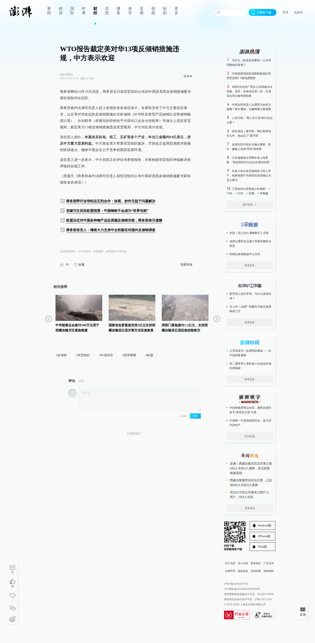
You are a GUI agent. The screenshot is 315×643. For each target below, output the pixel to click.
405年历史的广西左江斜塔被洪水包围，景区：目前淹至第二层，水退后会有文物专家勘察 (249, 91)
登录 (285, 12)
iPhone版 (264, 536)
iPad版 (262, 546)
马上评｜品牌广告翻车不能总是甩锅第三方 (250, 309)
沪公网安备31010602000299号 (242, 589)
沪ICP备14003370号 (236, 583)
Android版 (265, 525)
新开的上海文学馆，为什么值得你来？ (250, 296)
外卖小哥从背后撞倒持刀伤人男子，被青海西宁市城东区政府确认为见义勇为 (248, 175)
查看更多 (249, 265)
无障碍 (298, 12)
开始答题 (249, 436)
